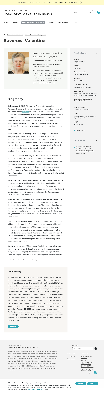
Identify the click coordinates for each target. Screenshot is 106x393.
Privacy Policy (71, 358)
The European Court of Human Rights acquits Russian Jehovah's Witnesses (87, 365)
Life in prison (85, 360)
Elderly (12, 260)
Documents (63, 23)
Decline (92, 384)
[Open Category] (96, 348)
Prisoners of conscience (33, 23)
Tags (75, 23)
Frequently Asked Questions (86, 357)
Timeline (13, 326)
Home (6, 23)
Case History (80, 130)
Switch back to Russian (68, 3)
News (15, 23)
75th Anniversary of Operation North (87, 369)
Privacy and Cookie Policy (36, 389)
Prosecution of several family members (30, 260)
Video (51, 23)
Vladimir (25, 112)
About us (72, 356)
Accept (80, 384)
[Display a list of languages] (81, 3)
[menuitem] (6, 22)
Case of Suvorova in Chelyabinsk (35, 35)
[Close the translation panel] (102, 2)
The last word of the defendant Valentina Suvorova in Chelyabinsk (85, 149)
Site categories (78, 348)
